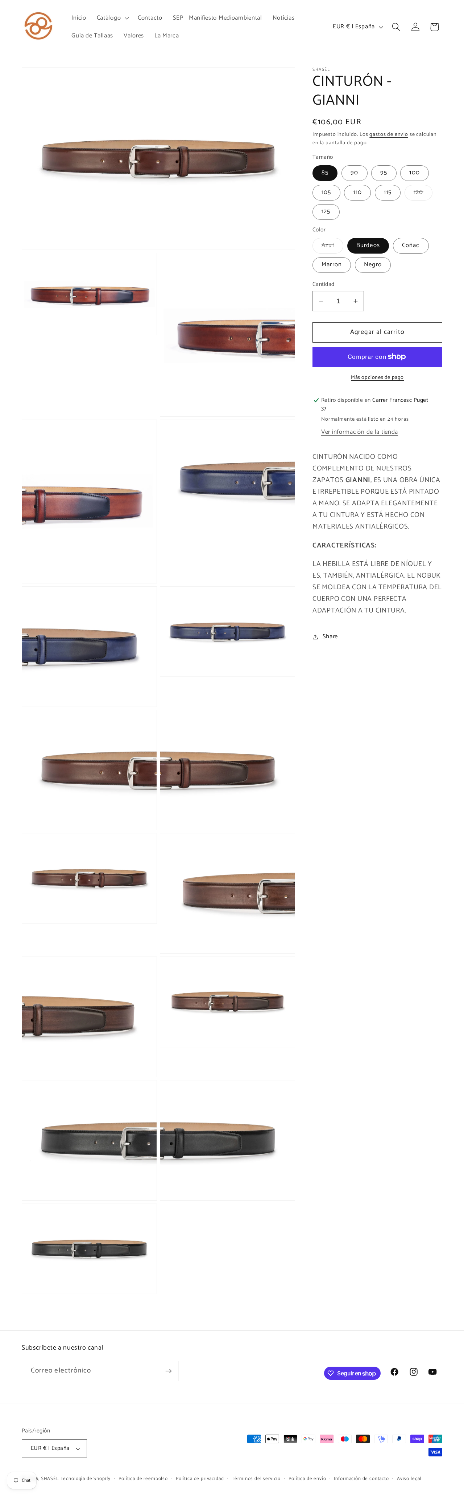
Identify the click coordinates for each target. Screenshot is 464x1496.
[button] (112, 18)
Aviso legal (409, 1479)
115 (388, 192)
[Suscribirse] (168, 1371)
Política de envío (307, 1479)
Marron (332, 265)
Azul (332, 247)
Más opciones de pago (377, 377)
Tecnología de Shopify (86, 1479)
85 (325, 173)
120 (423, 194)
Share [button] (330, 637)
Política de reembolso (143, 1479)
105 (326, 192)
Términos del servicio (256, 1479)
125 (326, 212)
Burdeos (368, 245)
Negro (373, 265)
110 (357, 192)
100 (414, 173)
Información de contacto (361, 1479)
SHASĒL (50, 1479)
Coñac (411, 245)
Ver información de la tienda (359, 432)
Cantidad (323, 284)
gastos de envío (388, 134)
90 (354, 173)
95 (383, 173)
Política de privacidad (200, 1479)
